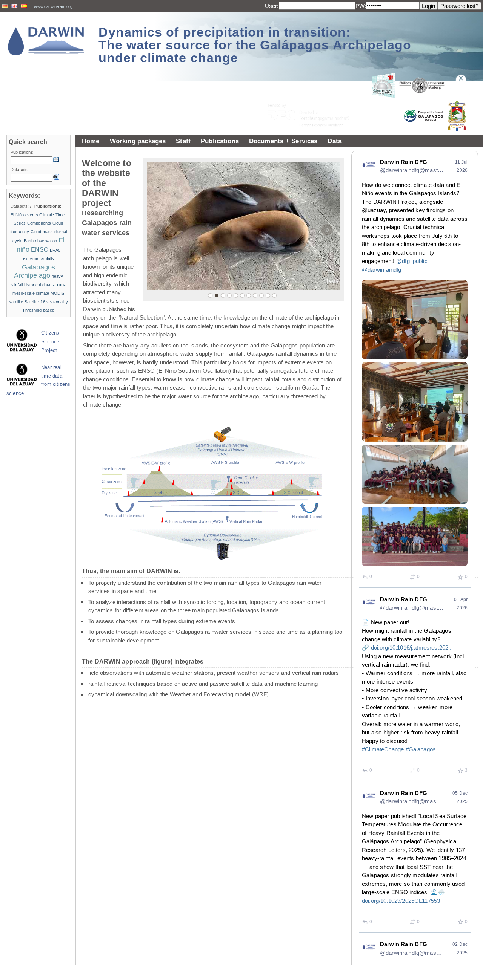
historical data (37, 285)
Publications (220, 141)
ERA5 (55, 250)
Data (334, 141)
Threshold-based (38, 310)
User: (272, 6)
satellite (16, 302)
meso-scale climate (30, 293)
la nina (59, 285)
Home (91, 141)
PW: (360, 6)
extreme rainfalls (38, 258)
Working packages (138, 141)
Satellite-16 (35, 302)
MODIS (58, 293)
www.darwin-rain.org (53, 6)
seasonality (57, 302)
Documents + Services (283, 141)
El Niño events (24, 215)
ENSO (40, 249)
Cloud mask (42, 231)
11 (274, 295)
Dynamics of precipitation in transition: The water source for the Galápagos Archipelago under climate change (254, 45)
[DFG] (313, 98)
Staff (183, 141)
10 (268, 295)
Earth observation (40, 241)
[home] (46, 41)
